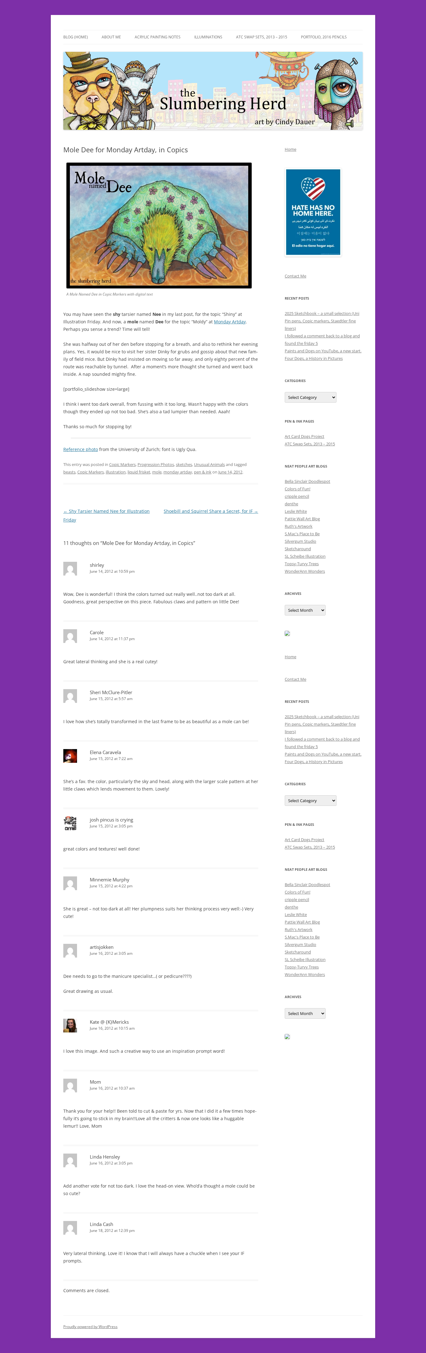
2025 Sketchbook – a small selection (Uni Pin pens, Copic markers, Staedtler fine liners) (322, 321)
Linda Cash (101, 1224)
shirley (97, 565)
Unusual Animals (209, 464)
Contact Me (295, 276)
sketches (184, 464)
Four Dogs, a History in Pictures (314, 358)
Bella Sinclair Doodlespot (307, 481)
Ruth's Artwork (298, 526)
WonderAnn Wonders (305, 571)
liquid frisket (139, 472)
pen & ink (202, 472)
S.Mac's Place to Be (302, 534)
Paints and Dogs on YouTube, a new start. (323, 351)
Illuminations (208, 37)
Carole (97, 632)
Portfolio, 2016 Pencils (324, 37)
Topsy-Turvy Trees (302, 563)
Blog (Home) (75, 37)
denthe (291, 504)
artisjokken (102, 947)
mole (157, 472)
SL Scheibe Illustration (305, 556)
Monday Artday (230, 322)
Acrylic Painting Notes (158, 37)
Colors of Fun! (297, 489)
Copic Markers (122, 464)
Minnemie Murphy (109, 879)
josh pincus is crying (111, 819)
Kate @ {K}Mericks (109, 1022)
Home (290, 149)
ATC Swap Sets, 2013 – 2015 (261, 37)
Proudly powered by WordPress (90, 1326)
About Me (111, 37)
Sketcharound (298, 548)
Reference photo (80, 449)
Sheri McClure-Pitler (111, 692)
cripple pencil (297, 496)
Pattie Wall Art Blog (302, 519)
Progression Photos (156, 464)
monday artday (177, 472)
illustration (116, 472)
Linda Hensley (105, 1157)
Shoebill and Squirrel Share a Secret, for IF (211, 511)
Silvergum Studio (300, 541)
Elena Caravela (105, 752)
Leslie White (296, 511)
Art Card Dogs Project (304, 436)
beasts (69, 472)
